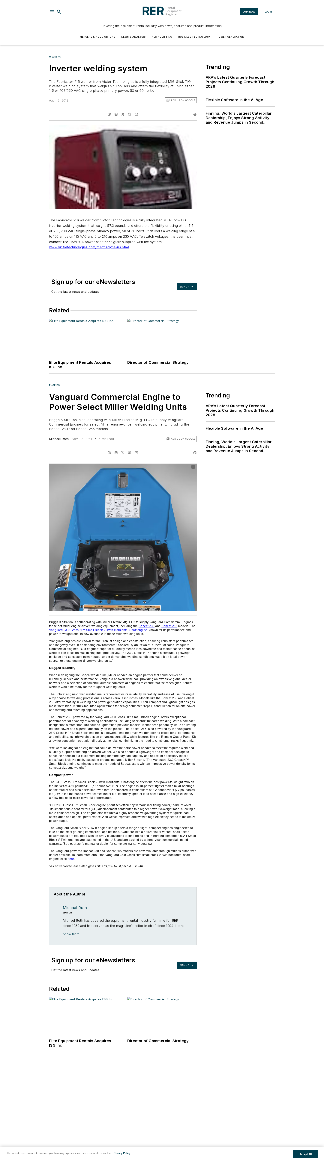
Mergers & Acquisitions (97, 36)
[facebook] (109, 114)
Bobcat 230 (146, 626)
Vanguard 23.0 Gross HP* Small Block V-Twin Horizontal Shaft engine (98, 630)
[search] (59, 12)
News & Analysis (133, 36)
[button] (52, 12)
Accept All (306, 1154)
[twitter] (123, 114)
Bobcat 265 (169, 626)
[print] (195, 114)
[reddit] (129, 114)
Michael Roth (59, 439)
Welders (55, 56)
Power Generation (230, 36)
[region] (162, 1154)
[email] (136, 114)
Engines (54, 385)
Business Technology (194, 36)
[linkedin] (116, 114)
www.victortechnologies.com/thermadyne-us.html (89, 247)
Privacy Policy (122, 1153)
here (71, 858)
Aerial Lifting (162, 36)
